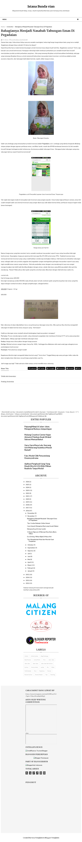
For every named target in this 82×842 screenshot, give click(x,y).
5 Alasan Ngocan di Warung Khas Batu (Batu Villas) (41, 533)
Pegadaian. (45, 143)
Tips (46, 674)
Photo (52, 667)
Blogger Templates (52, 838)
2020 (27, 499)
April (29, 562)
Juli (29, 553)
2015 (27, 574)
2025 (27, 484)
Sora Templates (37, 838)
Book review (28, 659)
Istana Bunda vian (41, 6)
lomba (42, 667)
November (31, 516)
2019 (27, 502)
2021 (27, 496)
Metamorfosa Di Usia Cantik (36, 529)
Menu (4, 19)
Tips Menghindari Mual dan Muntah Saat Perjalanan (40, 540)
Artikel (26, 656)
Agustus (31, 551)
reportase (42, 671)
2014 (27, 577)
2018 (27, 505)
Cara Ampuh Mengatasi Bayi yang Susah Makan (42, 526)
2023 (27, 490)
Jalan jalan (27, 663)
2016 (27, 510)
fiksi (44, 659)
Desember (31, 513)
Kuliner (26, 667)
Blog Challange (44, 656)
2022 (27, 493)
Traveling (52, 674)
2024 (27, 487)
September (31, 548)
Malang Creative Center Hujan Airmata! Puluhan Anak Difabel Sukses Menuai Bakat (37, 437)
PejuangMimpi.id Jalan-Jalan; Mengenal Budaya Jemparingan (38, 427)
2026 (27, 482)
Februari (30, 568)
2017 (27, 508)
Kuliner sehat (34, 667)
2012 (27, 583)
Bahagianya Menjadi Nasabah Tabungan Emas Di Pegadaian (42, 519)
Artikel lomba (34, 656)
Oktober (31, 545)
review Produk (39, 674)
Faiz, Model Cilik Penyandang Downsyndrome (37, 457)
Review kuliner (28, 674)
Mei (29, 559)
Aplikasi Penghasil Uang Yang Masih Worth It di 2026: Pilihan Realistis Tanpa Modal (37, 466)
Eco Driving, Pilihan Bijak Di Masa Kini (39, 536)
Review (49, 671)
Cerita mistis (37, 659)
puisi (35, 671)
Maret (30, 565)
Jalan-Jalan (35, 663)
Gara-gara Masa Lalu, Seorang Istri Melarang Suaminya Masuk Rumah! (38, 447)
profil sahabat (28, 671)
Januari (30, 571)
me (48, 667)
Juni (29, 556)
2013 (27, 580)
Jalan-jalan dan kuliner (47, 663)
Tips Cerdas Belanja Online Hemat (38, 523)
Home (3, 27)
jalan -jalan (51, 659)
